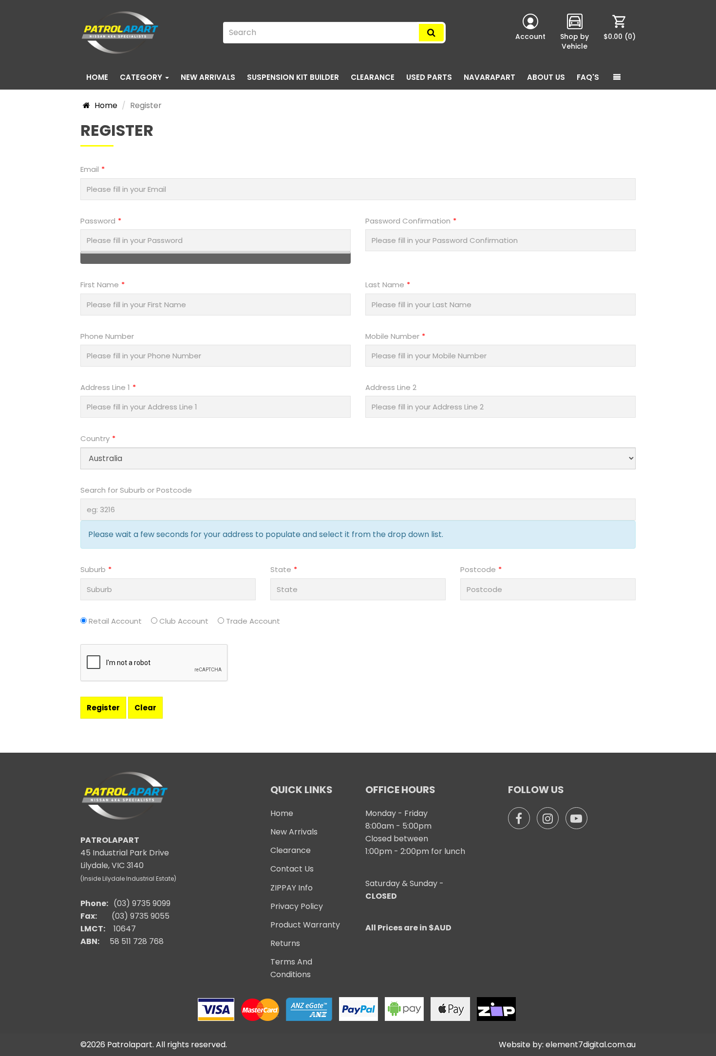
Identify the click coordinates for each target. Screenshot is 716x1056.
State (280, 569)
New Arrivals (208, 77)
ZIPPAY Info (291, 887)
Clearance (373, 77)
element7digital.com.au (591, 1044)
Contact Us (292, 868)
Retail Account (115, 621)
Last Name (384, 284)
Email (89, 169)
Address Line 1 (105, 387)
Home (97, 77)
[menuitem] (619, 32)
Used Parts (429, 77)
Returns (285, 943)
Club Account (183, 621)
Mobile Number (392, 336)
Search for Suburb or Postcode (136, 490)
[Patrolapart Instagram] (548, 818)
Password (97, 221)
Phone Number (107, 336)
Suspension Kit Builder (293, 77)
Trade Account (253, 621)
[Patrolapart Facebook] (519, 818)
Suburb (93, 569)
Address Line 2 (390, 387)
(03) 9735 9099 (141, 903)
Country (95, 438)
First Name (99, 284)
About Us (546, 77)
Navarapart (489, 77)
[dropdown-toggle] (617, 77)
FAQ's (588, 77)
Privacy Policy (296, 906)
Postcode (478, 569)
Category (142, 77)
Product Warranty (305, 924)
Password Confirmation (408, 221)
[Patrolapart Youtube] (576, 818)
